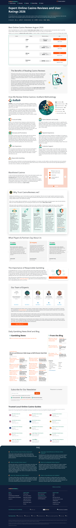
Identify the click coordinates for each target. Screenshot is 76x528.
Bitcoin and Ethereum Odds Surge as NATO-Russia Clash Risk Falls (28, 353)
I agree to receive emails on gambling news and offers (21, 395)
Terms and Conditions (27, 495)
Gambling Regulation (41, 498)
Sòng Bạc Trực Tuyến (56, 502)
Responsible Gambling (22, 376)
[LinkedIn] (38, 302)
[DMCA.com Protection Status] (46, 509)
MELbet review (59, 55)
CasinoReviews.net (12, 509)
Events (42, 3)
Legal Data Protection (27, 499)
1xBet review (60, 48)
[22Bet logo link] (16, 40)
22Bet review (60, 41)
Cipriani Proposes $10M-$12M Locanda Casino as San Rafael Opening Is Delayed (42, 379)
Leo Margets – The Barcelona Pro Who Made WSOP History (62, 355)
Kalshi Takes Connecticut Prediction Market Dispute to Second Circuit (43, 373)
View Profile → (16, 304)
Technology (51, 366)
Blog (53, 495)
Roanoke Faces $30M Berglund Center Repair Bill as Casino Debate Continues (23, 366)
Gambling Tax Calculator (42, 497)
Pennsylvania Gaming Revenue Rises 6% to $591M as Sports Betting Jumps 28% (23, 373)
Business (20, 364)
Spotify (66, 489)
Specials (60, 345)
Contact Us (10, 499)
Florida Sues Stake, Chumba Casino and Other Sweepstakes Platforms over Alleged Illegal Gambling (43, 366)
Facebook (62, 489)
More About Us (19, 324)
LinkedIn (55, 489)
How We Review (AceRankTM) (14, 495)
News (54, 494)
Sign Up (37, 393)
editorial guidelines (22, 309)
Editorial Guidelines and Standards (15, 497)
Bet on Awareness (41, 494)
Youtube (60, 489)
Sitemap (24, 503)
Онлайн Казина (56, 504)
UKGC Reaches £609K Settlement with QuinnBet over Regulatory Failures (23, 379)
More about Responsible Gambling (58, 277)
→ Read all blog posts (52, 370)
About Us (10, 494)
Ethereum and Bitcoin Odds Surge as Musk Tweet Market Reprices (43, 360)
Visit (60, 39)
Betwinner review (60, 62)
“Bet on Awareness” (61, 227)
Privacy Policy (23, 399)
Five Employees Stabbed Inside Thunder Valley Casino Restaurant (23, 360)
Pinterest (58, 489)
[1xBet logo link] (16, 47)
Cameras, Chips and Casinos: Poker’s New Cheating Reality (62, 340)
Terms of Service (29, 399)
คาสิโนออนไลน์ (55, 500)
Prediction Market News (13, 351)
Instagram (64, 489)
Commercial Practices (27, 500)
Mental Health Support (27, 502)
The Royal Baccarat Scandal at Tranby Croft (62, 347)
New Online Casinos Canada (58, 499)
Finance (20, 370)
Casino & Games (52, 363)
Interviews (60, 366)
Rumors (60, 368)
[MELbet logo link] (16, 54)
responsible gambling (24, 278)
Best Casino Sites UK (56, 497)
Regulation (40, 363)
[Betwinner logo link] (16, 61)
